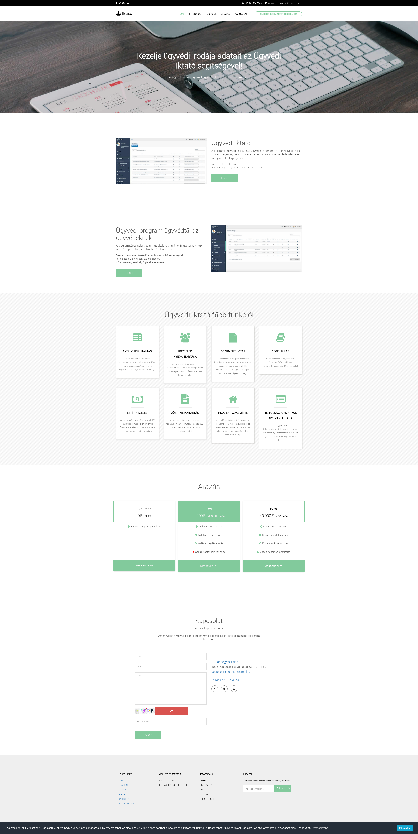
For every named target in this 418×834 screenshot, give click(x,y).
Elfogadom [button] (405, 828)
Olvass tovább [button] (320, 828)
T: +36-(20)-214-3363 (225, 680)
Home (181, 13)
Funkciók (211, 13)
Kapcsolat (241, 13)
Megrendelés (144, 565)
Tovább (224, 178)
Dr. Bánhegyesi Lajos (224, 662)
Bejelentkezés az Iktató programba (278, 14)
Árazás (225, 13)
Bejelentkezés (126, 803)
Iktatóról (195, 13)
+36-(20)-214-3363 (253, 3)
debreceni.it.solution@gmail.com (283, 3)
